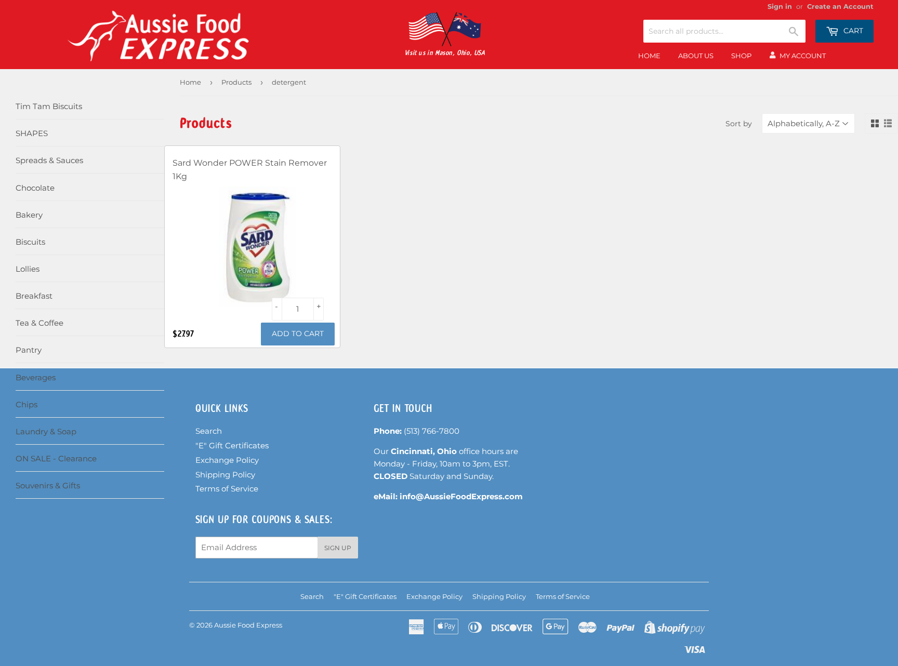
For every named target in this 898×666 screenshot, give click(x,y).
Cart (852, 30)
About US (696, 55)
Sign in (780, 6)
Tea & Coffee (39, 323)
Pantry (29, 350)
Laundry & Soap (46, 431)
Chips (26, 404)
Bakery (29, 215)
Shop (741, 55)
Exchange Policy (227, 460)
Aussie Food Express (248, 625)
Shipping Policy (225, 474)
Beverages (36, 377)
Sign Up (337, 548)
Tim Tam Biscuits (49, 106)
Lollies (27, 269)
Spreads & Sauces (49, 160)
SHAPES (32, 133)
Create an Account (840, 6)
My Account (803, 55)
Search (208, 431)
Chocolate (35, 188)
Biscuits (30, 242)
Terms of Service (226, 489)
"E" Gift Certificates (232, 445)
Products (236, 82)
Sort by (738, 123)
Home (649, 55)
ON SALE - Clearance (56, 458)
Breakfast (34, 296)
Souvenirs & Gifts (48, 485)
